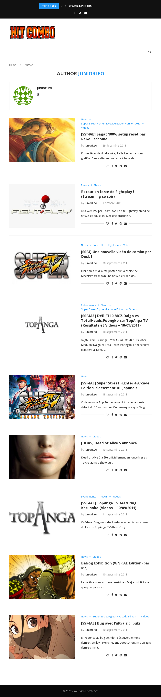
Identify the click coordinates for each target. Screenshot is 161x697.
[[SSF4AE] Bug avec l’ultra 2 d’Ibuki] (42, 637)
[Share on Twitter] (116, 166)
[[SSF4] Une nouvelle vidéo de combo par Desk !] (42, 266)
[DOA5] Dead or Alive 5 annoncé (109, 443)
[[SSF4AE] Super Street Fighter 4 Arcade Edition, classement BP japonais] (42, 397)
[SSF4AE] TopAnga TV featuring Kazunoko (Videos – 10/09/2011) (108, 505)
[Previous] (61, 6)
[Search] (150, 52)
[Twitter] (80, 13)
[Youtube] (85, 13)
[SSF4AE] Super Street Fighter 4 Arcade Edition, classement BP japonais (115, 385)
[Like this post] (107, 166)
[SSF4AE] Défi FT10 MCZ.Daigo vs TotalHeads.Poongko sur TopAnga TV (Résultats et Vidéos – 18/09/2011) (114, 320)
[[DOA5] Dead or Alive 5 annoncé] (42, 457)
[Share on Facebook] (112, 166)
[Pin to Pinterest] (121, 166)
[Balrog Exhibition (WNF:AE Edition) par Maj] (42, 577)
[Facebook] (74, 13)
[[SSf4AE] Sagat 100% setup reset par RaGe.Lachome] (42, 140)
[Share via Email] (125, 166)
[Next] (65, 6)
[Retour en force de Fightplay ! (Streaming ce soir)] (42, 206)
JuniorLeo (44, 88)
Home (12, 65)
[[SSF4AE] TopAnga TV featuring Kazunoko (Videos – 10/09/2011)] (42, 517)
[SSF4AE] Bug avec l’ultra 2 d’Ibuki (110, 623)
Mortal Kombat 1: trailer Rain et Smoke (95, 8)
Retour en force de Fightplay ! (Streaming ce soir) (107, 194)
